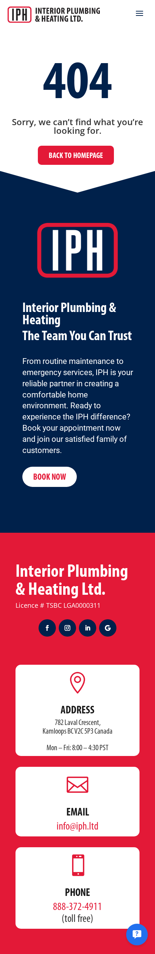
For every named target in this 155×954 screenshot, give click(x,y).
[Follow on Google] (107, 628)
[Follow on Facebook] (47, 628)
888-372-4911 (77, 907)
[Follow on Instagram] (67, 628)
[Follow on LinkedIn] (87, 628)
